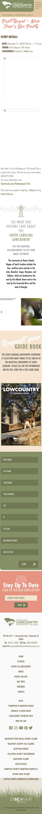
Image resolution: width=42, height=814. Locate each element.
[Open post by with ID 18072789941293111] (10, 311)
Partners (21, 686)
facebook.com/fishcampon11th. (15, 183)
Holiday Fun (28, 51)
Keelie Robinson (7, 193)
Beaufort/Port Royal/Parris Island (21, 738)
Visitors (21, 661)
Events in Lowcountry (21, 666)
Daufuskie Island (21, 759)
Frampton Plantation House (21, 706)
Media (21, 671)
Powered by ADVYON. (21, 810)
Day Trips (21, 681)
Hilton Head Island (21, 774)
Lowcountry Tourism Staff (21, 716)
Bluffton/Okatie (21, 749)
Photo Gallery (21, 676)
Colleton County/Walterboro (21, 754)
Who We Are (21, 721)
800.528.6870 (32, 642)
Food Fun (18, 51)
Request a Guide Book (21, 711)
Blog (21, 700)
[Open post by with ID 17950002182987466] (31, 311)
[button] (21, 75)
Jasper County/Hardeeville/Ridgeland (21, 779)
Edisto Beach (21, 764)
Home (21, 656)
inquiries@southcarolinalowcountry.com (24, 646)
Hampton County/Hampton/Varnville (21, 769)
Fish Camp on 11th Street (20, 47)
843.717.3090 (13, 642)
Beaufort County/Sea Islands (21, 743)
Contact (21, 691)
